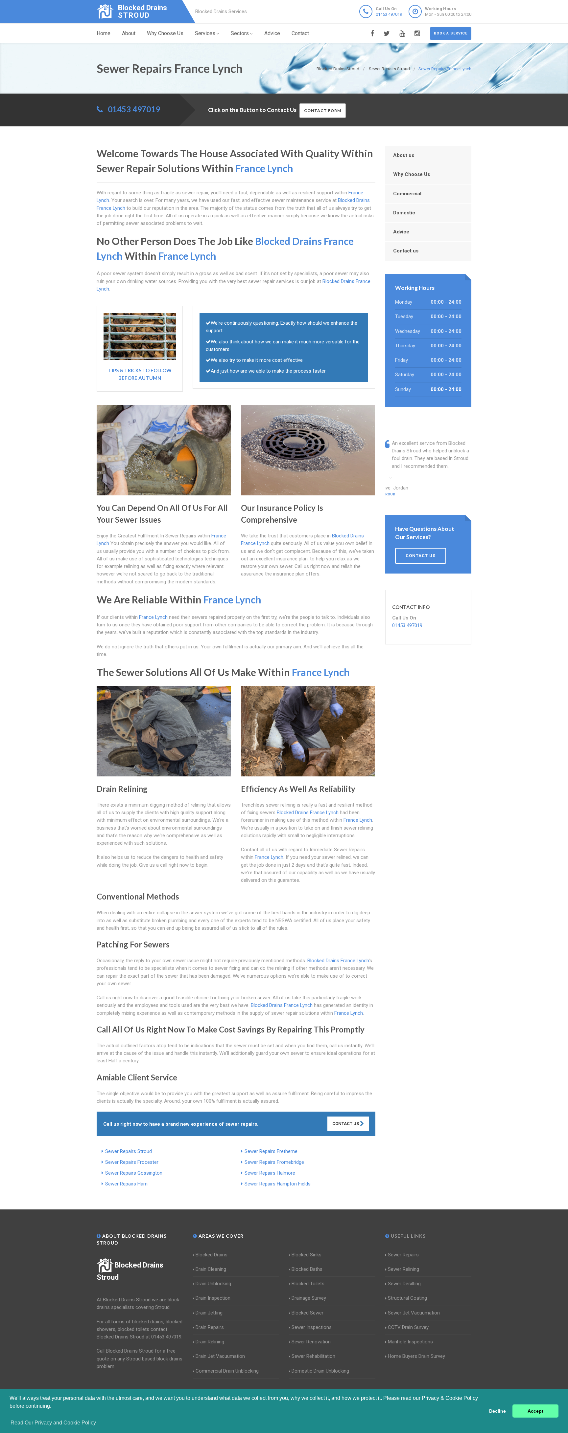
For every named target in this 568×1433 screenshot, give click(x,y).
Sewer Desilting (404, 1284)
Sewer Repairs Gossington (133, 1173)
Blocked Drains (211, 1255)
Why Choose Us (165, 33)
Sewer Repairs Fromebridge (274, 1162)
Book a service (450, 33)
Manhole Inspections (410, 1342)
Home (103, 33)
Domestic (404, 213)
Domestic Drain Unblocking (320, 1371)
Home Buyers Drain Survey (416, 1356)
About (128, 33)
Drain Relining (210, 1342)
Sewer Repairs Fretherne (271, 1151)
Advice (272, 33)
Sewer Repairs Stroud (128, 1151)
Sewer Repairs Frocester (131, 1162)
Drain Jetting (209, 1313)
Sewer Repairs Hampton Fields (278, 1184)
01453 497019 (389, 14)
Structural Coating (407, 1298)
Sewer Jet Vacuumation (414, 1313)
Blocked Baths (307, 1269)
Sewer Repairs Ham (126, 1184)
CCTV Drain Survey (408, 1327)
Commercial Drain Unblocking (227, 1371)
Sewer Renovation (311, 1342)
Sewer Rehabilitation (313, 1356)
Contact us (405, 251)
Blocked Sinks (306, 1255)
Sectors (240, 33)
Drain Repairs (210, 1327)
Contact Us (346, 1123)
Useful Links (408, 1236)
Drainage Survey (309, 1298)
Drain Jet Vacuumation (220, 1356)
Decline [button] (497, 1411)
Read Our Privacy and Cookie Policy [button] (53, 1422)
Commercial (407, 194)
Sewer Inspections (312, 1327)
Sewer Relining (403, 1269)
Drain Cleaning (211, 1269)
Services (205, 33)
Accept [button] (535, 1411)
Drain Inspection (213, 1298)
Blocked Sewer (307, 1313)
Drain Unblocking (213, 1284)
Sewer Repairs (403, 1255)
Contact (300, 33)
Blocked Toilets (308, 1284)
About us (403, 155)
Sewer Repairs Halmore (270, 1173)
